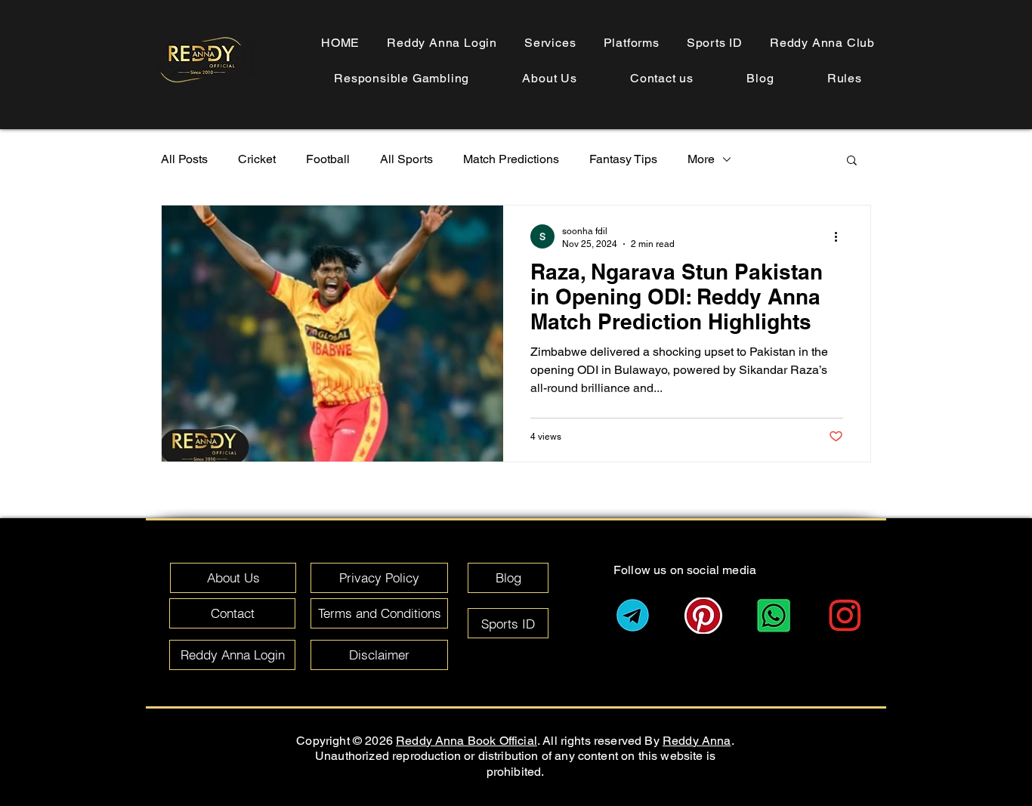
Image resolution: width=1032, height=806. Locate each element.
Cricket (257, 159)
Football (328, 159)
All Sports (406, 159)
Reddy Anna (697, 740)
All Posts (184, 159)
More (701, 159)
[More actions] (841, 236)
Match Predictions (511, 159)
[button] (844, 78)
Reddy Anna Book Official (466, 740)
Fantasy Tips (623, 159)
